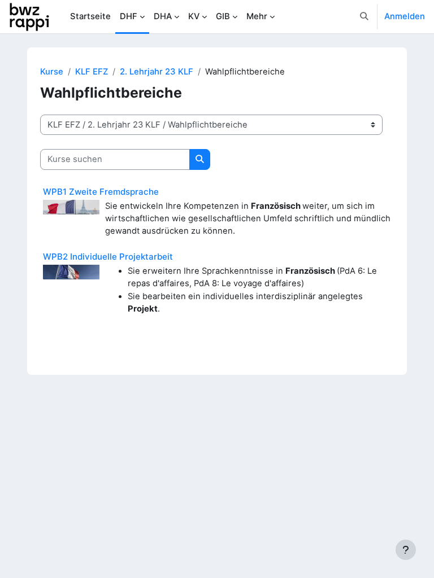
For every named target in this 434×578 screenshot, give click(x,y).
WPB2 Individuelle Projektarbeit (108, 256)
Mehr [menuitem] (256, 16)
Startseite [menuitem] (90, 16)
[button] (364, 16)
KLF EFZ (91, 72)
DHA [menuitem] (163, 16)
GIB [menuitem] (223, 16)
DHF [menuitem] (128, 16)
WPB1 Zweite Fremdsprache (101, 191)
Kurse (51, 72)
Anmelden (404, 16)
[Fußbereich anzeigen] (406, 550)
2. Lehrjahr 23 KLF (156, 72)
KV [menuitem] (193, 16)
